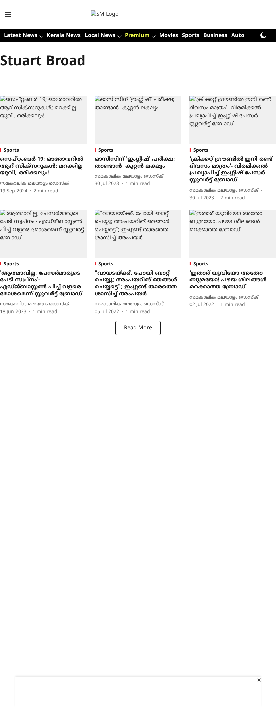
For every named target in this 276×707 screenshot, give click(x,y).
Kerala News (64, 35)
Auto (237, 35)
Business (215, 35)
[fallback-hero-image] (43, 120)
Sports (190, 35)
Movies (168, 35)
